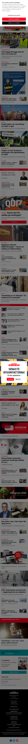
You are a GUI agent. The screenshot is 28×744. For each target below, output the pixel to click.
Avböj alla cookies (14, 23)
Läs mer (8, 10)
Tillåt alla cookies (14, 19)
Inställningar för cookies (14, 15)
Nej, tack (18, 379)
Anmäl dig (10, 379)
